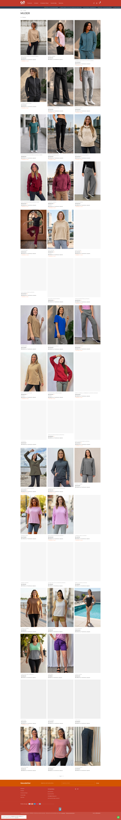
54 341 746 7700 (51, 793)
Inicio (21, 10)
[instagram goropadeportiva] (75, 789)
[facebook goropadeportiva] (77, 789)
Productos (29, 3)
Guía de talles (54, 3)
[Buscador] (94, 3)
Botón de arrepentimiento (70, 813)
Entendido (16, 817)
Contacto (36, 3)
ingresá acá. (63, 813)
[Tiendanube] (97, 813)
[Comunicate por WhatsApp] (118, 817)
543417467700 (50, 791)
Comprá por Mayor (44, 3)
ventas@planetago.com (52, 796)
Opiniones (61, 3)
